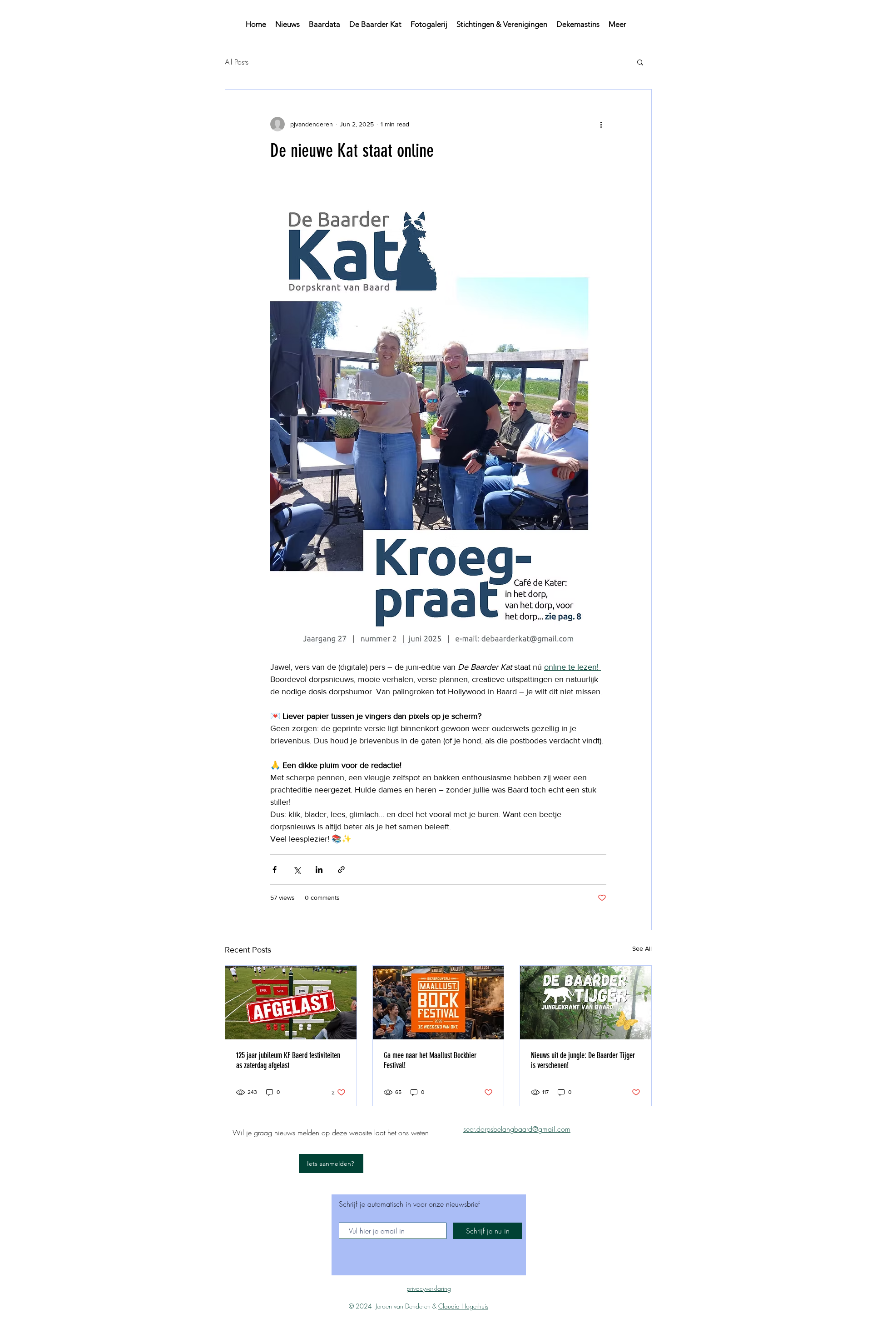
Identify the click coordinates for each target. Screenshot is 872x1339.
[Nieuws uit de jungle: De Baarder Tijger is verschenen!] (585, 1002)
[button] (640, 61)
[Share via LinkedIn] (319, 869)
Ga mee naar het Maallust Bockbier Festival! (430, 1060)
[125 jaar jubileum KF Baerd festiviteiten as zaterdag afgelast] (291, 1002)
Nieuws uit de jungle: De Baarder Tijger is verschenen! (583, 1060)
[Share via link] (341, 869)
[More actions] (600, 124)
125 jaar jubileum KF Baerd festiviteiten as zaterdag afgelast (288, 1060)
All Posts (236, 62)
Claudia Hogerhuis (463, 1306)
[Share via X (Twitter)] (296, 869)
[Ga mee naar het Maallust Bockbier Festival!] (438, 1002)
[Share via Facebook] (274, 869)
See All (642, 948)
